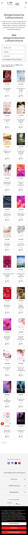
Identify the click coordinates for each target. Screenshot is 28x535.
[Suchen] (25, 7)
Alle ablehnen (14, 528)
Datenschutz (12, 520)
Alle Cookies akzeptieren (14, 532)
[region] (14, 520)
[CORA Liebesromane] (9, 3)
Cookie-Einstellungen (14, 523)
